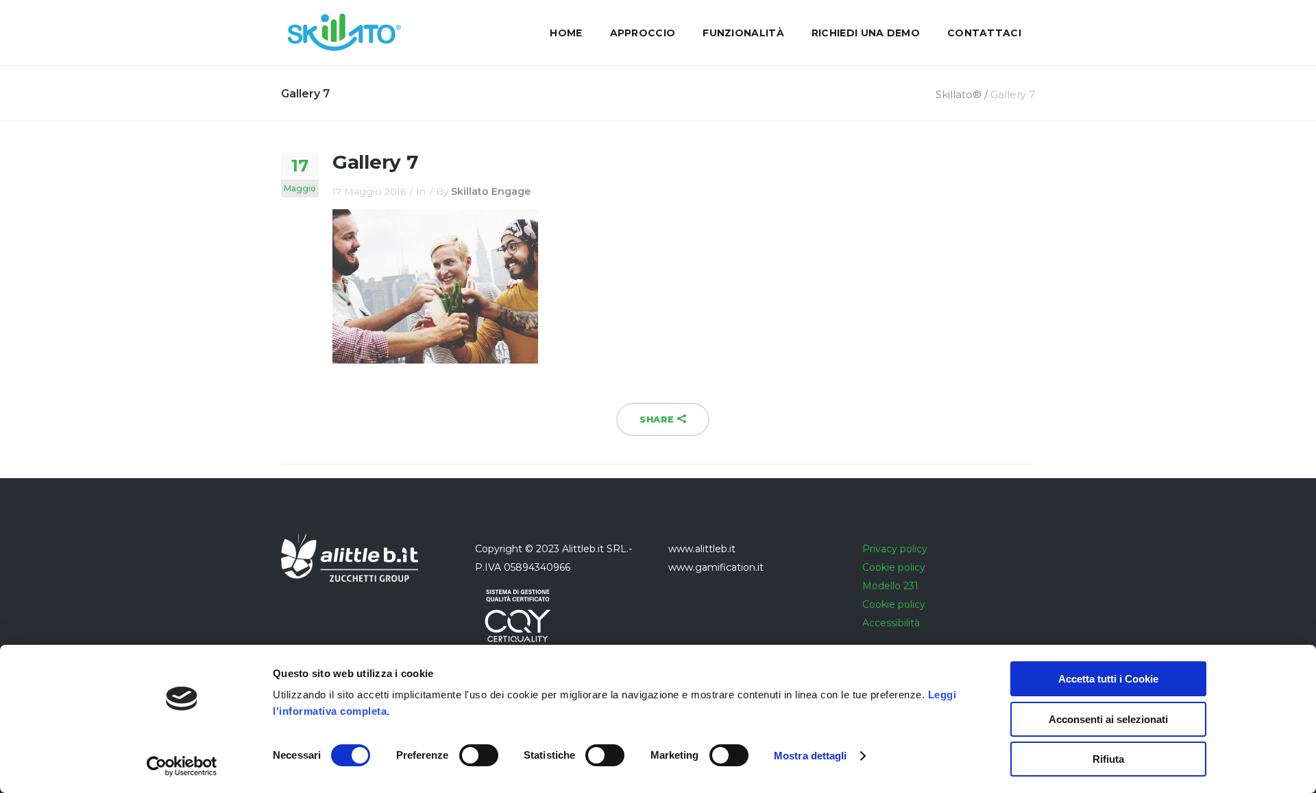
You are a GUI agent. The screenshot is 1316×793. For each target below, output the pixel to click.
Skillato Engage (491, 191)
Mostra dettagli (810, 755)
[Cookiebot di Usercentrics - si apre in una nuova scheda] (182, 766)
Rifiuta (1108, 759)
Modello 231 (890, 586)
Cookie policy (893, 567)
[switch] (478, 755)
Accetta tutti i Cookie (1108, 679)
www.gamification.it (716, 567)
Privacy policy (894, 549)
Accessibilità (891, 623)
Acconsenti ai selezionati (1108, 719)
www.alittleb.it (701, 549)
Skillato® (959, 94)
